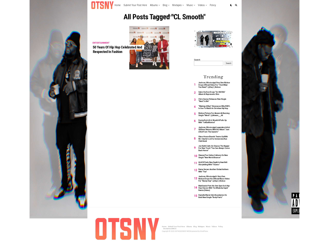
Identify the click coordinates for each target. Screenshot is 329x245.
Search (197, 60)
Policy (213, 5)
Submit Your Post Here (135, 5)
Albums (154, 5)
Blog (165, 5)
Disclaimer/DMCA (165, 15)
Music (190, 5)
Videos (201, 5)
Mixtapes (177, 5)
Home (118, 5)
